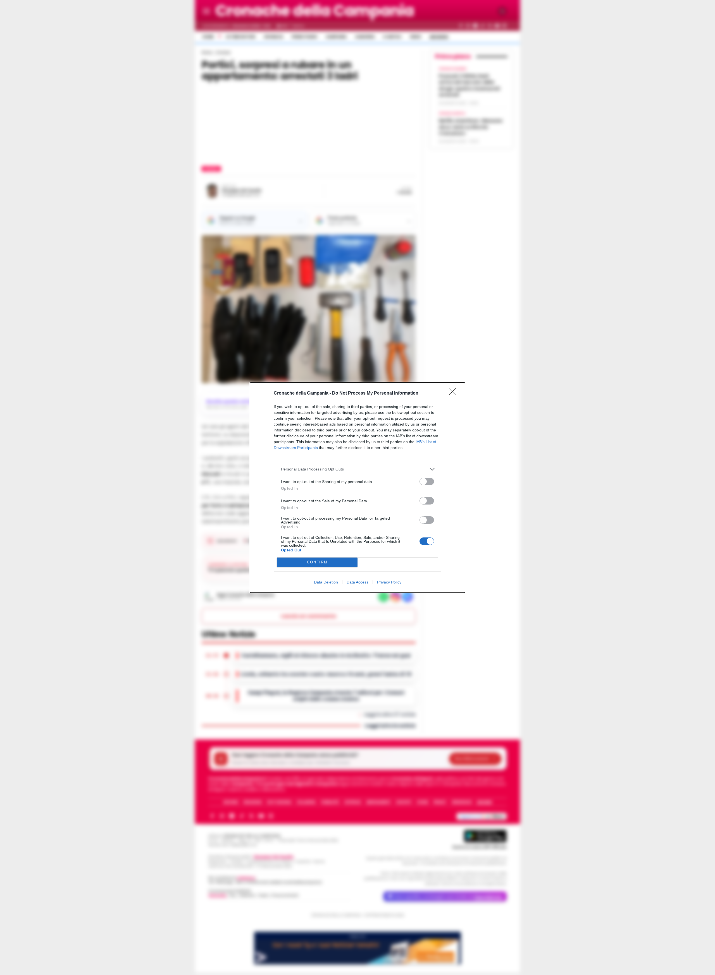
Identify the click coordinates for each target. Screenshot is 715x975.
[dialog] (357, 488)
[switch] (427, 481)
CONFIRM (317, 562)
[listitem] (357, 469)
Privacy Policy (389, 582)
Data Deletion (326, 582)
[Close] (454, 393)
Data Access (357, 582)
